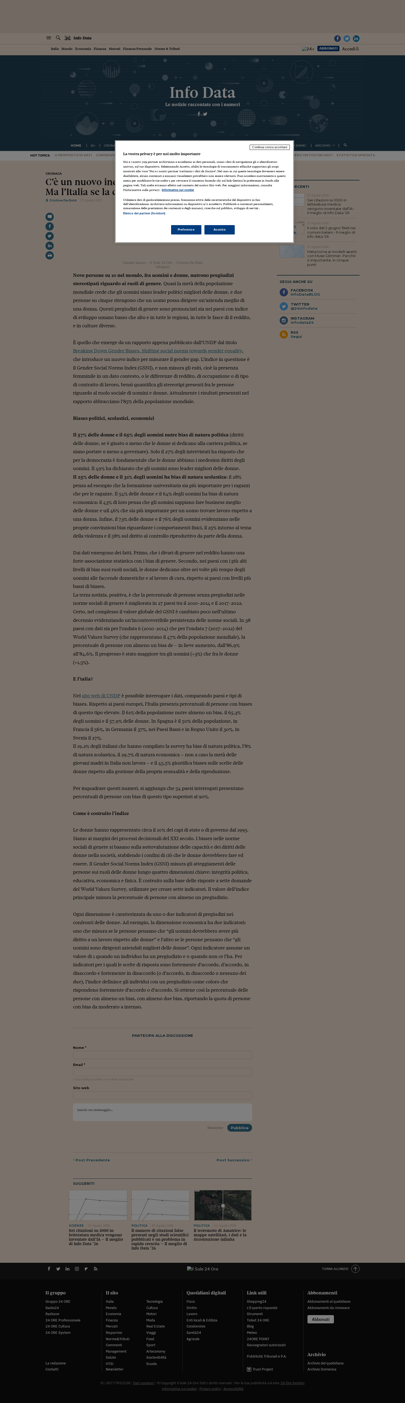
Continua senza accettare (269, 147)
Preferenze (186, 229)
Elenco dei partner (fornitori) (144, 213)
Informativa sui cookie (178, 189)
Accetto (220, 229)
